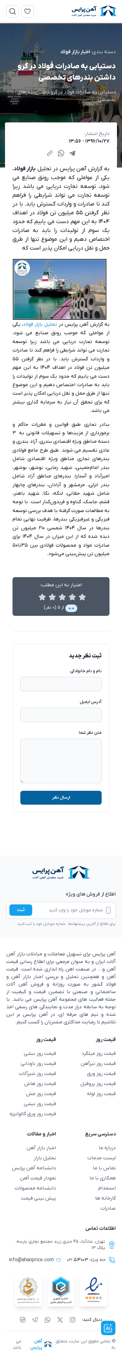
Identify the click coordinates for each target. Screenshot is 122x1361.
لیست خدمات (101, 1158)
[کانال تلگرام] (35, 1320)
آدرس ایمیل (91, 702)
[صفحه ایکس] (60, 1320)
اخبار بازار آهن (41, 1148)
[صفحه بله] (23, 1320)
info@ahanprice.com (31, 1260)
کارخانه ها (105, 1198)
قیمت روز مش (41, 1094)
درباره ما (107, 1148)
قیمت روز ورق (101, 1074)
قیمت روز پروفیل (98, 1084)
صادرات (108, 1208)
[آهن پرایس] (61, 872)
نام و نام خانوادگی (86, 671)
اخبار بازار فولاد (75, 52)
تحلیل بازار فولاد (40, 324)
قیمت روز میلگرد (99, 1053)
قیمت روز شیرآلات (37, 1074)
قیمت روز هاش (40, 1084)
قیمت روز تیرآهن (98, 1063)
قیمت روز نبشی (40, 1053)
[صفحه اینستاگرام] (72, 1320)
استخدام (107, 1188)
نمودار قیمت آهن (38, 1178)
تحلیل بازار (45, 1158)
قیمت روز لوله (101, 1094)
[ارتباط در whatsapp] (47, 1320)
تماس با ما (104, 1168)
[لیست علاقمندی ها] (27, 11)
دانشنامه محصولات (35, 1188)
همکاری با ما (102, 1178)
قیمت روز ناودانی (38, 1063)
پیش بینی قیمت (38, 1198)
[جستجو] (12, 11)
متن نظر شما (90, 733)
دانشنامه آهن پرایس (34, 1168)
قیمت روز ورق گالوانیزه (33, 1114)
